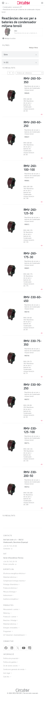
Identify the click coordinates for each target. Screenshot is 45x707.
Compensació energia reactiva (14, 581)
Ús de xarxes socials (10, 666)
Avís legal (7, 673)
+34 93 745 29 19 (10, 562)
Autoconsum (7, 595)
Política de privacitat (10, 658)
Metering (6, 613)
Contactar (6, 549)
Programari (7, 631)
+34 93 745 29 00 (10, 546)
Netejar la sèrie (10, 38)
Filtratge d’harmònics (10, 584)
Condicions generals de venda (14, 669)
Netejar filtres (33, 47)
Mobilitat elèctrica (9, 577)
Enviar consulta (9, 564)
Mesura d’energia (9, 592)
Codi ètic (6, 677)
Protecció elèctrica (9, 588)
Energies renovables (10, 628)
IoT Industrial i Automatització (14, 635)
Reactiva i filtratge (9, 620)
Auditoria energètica (10, 599)
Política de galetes (9, 662)
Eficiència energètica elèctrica (14, 573)
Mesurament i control (11, 609)
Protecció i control (10, 617)
